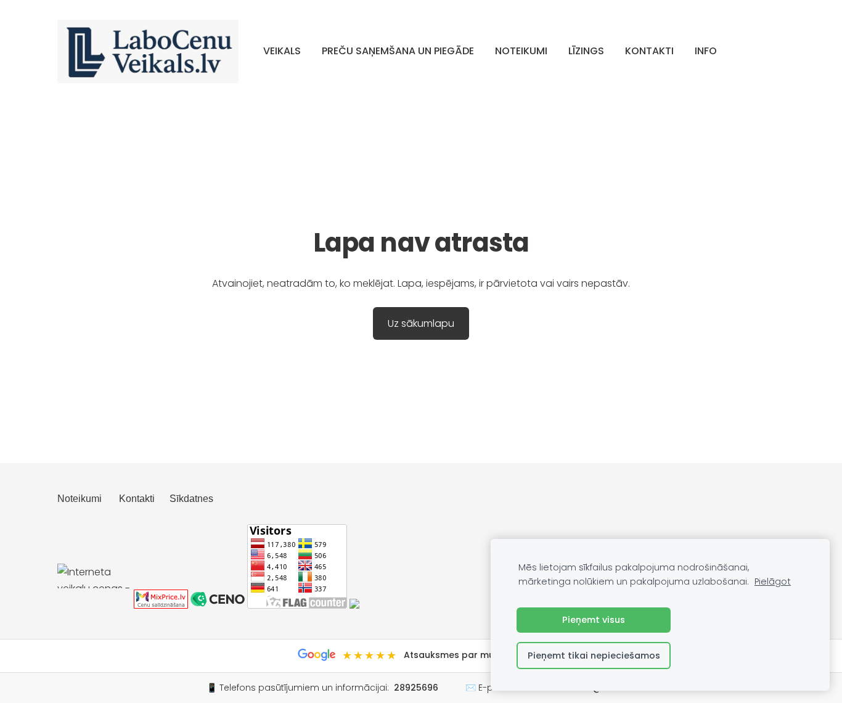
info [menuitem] (706, 51)
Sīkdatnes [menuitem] (191, 498)
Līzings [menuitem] (586, 51)
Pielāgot (772, 581)
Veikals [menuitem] (282, 51)
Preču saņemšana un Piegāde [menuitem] (398, 51)
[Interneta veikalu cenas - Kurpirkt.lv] (94, 605)
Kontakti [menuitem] (649, 51)
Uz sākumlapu (421, 323)
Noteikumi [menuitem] (521, 51)
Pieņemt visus (593, 620)
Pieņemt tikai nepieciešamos (594, 655)
